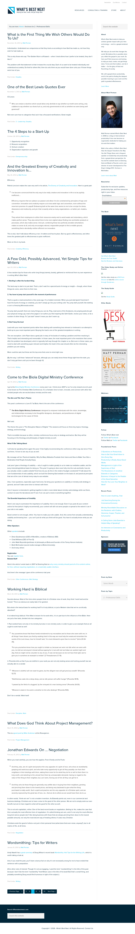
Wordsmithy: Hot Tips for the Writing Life (69, 853)
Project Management (22, 740)
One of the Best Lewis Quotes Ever (36, 87)
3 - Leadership (20, 122)
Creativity (19, 249)
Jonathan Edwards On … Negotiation (37, 750)
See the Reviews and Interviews (111, 261)
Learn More (105, 86)
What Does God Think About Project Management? (50, 723)
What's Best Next (26, 10)
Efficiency (25, 249)
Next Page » (52, 891)
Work (24, 713)
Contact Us (89, 928)
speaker (15, 531)
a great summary (26, 853)
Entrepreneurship (21, 156)
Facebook (114, 438)
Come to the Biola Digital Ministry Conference (45, 377)
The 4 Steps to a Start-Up (28, 131)
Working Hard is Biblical (27, 589)
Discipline (19, 713)
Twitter (106, 438)
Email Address (114, 195)
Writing (18, 367)
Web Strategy (33, 579)
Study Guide (111, 297)
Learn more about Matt (109, 175)
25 (44, 891)
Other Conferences (22, 579)
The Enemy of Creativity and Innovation (62, 186)
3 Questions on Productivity (111, 452)
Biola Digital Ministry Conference (27, 387)
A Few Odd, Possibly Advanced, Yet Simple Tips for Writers (49, 261)
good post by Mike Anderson (24, 733)
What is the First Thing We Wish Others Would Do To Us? (48, 36)
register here (18, 556)
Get (108, 256)
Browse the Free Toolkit (109, 258)
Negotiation (19, 833)
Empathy (18, 77)
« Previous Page (14, 891)
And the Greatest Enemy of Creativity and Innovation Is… (41, 168)
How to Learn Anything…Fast (111, 496)
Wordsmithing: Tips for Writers (32, 842)
